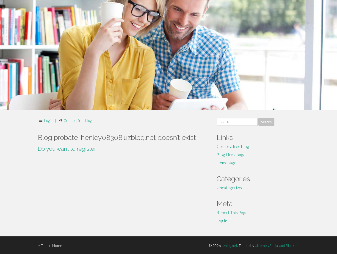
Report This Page (232, 212)
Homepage (226, 162)
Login (48, 120)
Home (57, 245)
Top (43, 245)
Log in (222, 220)
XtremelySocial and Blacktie (276, 245)
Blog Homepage (231, 154)
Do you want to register (67, 148)
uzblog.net (229, 245)
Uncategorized (230, 187)
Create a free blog (78, 120)
